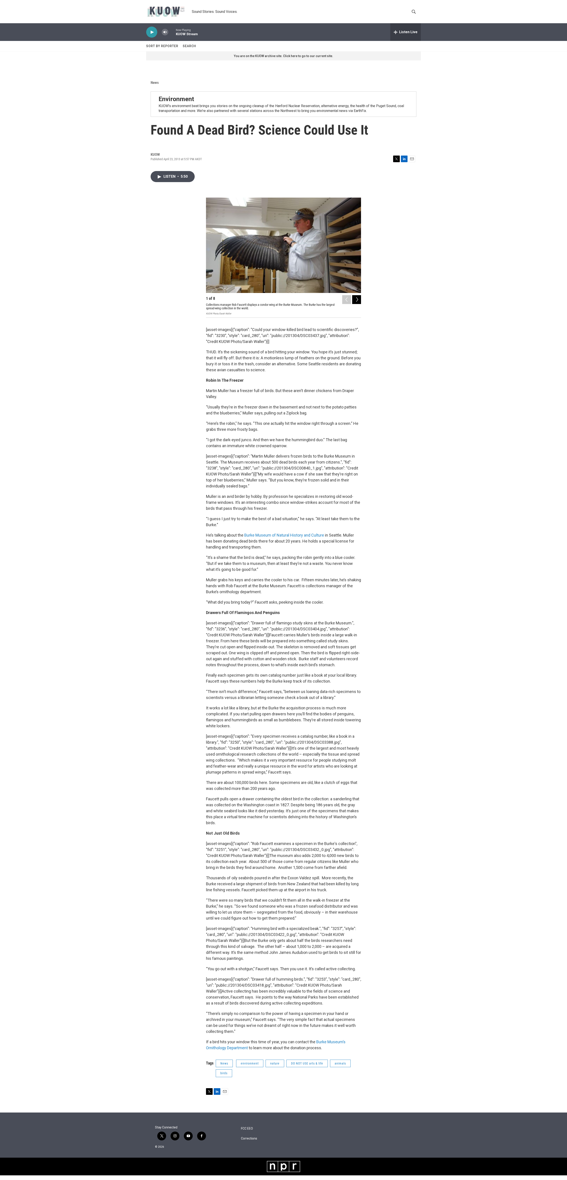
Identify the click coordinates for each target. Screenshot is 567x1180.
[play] (151, 32)
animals (340, 1063)
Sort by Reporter (162, 46)
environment (250, 1063)
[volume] (165, 32)
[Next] (356, 299)
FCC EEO (247, 1128)
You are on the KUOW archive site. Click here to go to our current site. (283, 56)
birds (223, 1073)
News (155, 82)
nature (275, 1063)
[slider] (172, 32)
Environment (176, 99)
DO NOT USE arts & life (307, 1063)
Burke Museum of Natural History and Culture (284, 535)
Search (189, 46)
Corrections (249, 1138)
